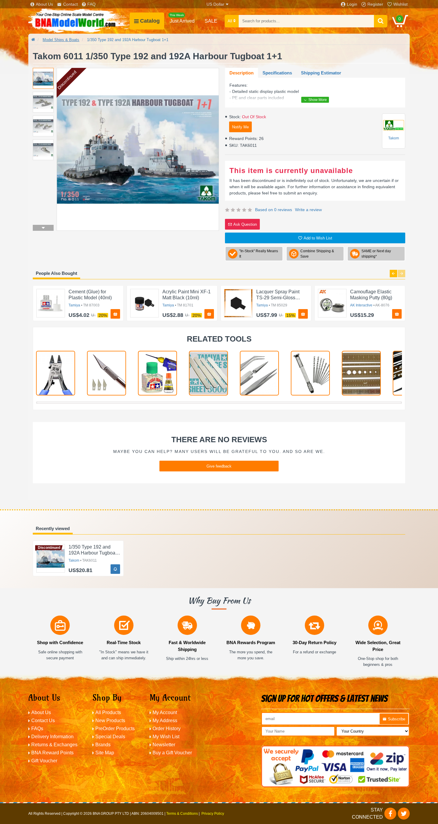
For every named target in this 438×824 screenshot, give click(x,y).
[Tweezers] (259, 373)
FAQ (91, 4)
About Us (44, 4)
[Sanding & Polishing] (208, 373)
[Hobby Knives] (106, 373)
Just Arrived (182, 18)
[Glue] (157, 373)
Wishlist (400, 4)
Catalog (150, 21)
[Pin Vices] (310, 373)
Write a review (308, 209)
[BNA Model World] (79, 21)
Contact (70, 4)
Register (375, 4)
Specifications (277, 72)
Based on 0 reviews (273, 209)
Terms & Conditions (182, 813)
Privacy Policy (212, 813)
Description (241, 72)
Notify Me (240, 127)
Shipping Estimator (321, 72)
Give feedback (219, 466)
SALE (211, 21)
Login (352, 4)
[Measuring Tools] (361, 373)
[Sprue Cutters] (55, 373)
